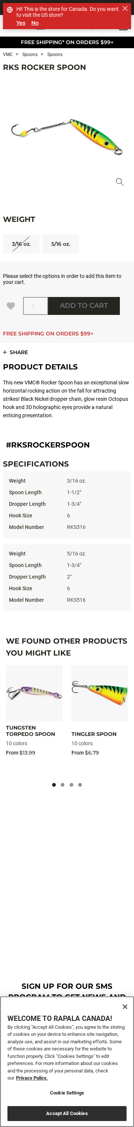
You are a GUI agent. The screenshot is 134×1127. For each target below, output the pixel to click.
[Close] (125, 1006)
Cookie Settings (67, 1093)
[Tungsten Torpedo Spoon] (34, 693)
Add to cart (84, 305)
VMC (8, 54)
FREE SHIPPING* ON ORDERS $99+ (67, 42)
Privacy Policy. (32, 1078)
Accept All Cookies (66, 1113)
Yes (20, 23)
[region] (67, 1061)
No (35, 23)
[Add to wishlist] (11, 306)
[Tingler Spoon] (99, 693)
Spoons (29, 54)
